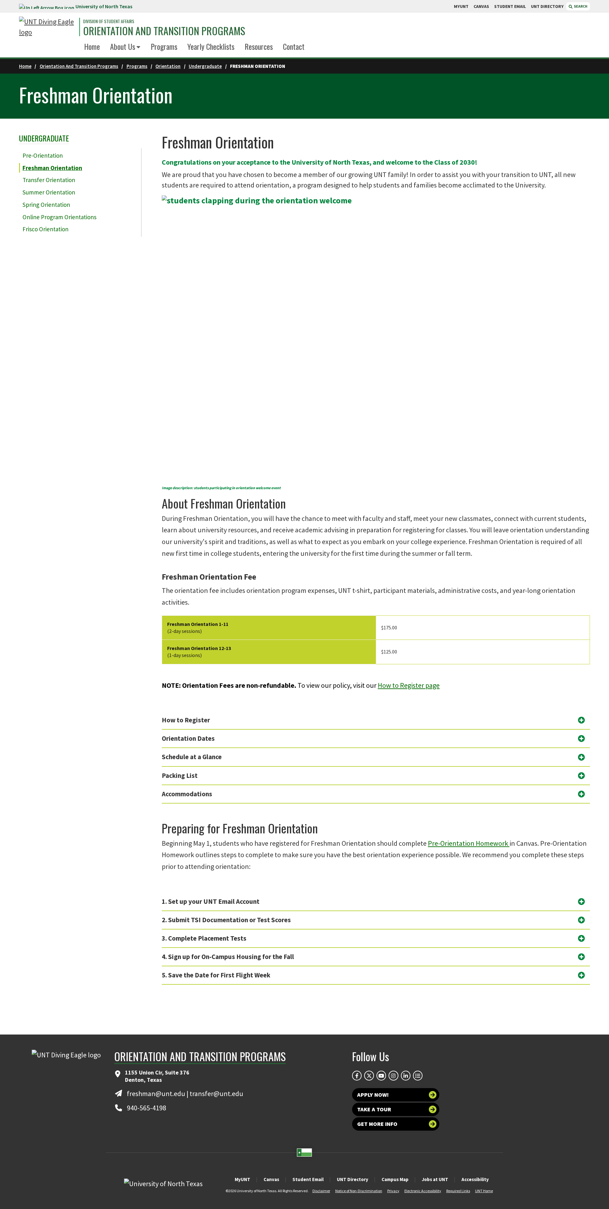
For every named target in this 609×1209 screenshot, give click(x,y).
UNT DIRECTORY (547, 6)
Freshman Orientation (52, 168)
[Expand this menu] (138, 47)
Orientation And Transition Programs (79, 66)
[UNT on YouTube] (381, 1075)
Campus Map (395, 1179)
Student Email (308, 1179)
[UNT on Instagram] (393, 1075)
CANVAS (481, 6)
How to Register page (409, 685)
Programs (164, 46)
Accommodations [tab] (187, 794)
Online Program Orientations (59, 217)
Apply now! (373, 1094)
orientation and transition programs (164, 31)
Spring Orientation (46, 204)
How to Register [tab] (186, 720)
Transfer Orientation (49, 180)
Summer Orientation (49, 192)
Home (92, 46)
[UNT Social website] (417, 1075)
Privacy (393, 1190)
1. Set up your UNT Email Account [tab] (210, 901)
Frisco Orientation (46, 229)
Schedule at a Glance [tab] (192, 756)
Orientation (167, 66)
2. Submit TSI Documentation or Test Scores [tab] (226, 920)
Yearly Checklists (210, 46)
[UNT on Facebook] (357, 1075)
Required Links (458, 1190)
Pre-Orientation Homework (468, 843)
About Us (122, 46)
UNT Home (484, 1190)
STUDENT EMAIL (510, 6)
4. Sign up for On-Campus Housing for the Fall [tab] (228, 956)
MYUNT (461, 6)
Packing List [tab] (180, 775)
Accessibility (475, 1179)
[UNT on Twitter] (369, 1075)
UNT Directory (352, 1179)
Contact (293, 46)
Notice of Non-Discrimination (358, 1190)
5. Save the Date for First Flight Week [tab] (216, 975)
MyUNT (242, 1179)
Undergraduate (205, 66)
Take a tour (374, 1109)
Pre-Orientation (43, 155)
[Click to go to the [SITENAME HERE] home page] (47, 26)
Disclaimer (321, 1190)
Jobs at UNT (435, 1179)
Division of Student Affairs (108, 21)
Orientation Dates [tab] (188, 738)
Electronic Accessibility (422, 1190)
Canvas (271, 1179)
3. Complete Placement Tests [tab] (204, 938)
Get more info (377, 1123)
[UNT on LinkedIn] (405, 1075)
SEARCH (580, 6)
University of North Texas (103, 6)
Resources (259, 46)
